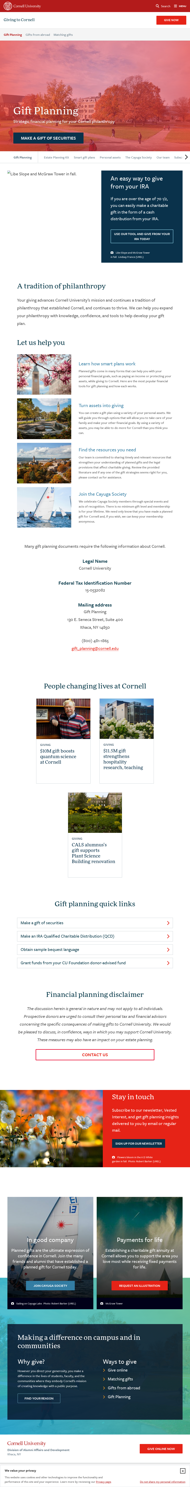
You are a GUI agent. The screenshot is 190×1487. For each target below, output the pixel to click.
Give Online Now (161, 1448)
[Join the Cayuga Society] (44, 507)
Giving (45, 744)
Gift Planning (13, 34)
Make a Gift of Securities (48, 138)
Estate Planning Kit (56, 157)
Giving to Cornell (19, 20)
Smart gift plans (84, 157)
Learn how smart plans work (107, 363)
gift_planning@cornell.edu (95, 648)
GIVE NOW (171, 20)
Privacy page (103, 1482)
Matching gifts (63, 34)
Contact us (95, 1055)
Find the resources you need (107, 449)
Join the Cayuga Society (103, 493)
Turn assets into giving (101, 405)
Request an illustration (139, 1285)
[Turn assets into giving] (44, 418)
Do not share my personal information (162, 1482)
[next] (186, 157)
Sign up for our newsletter (138, 1143)
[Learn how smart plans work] (44, 374)
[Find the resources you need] (44, 463)
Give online (118, 1370)
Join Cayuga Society (50, 1285)
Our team (163, 157)
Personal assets (110, 157)
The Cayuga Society (138, 157)
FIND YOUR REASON (38, 1398)
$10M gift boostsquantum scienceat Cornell (58, 757)
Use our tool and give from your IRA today (142, 236)
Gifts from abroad (38, 34)
